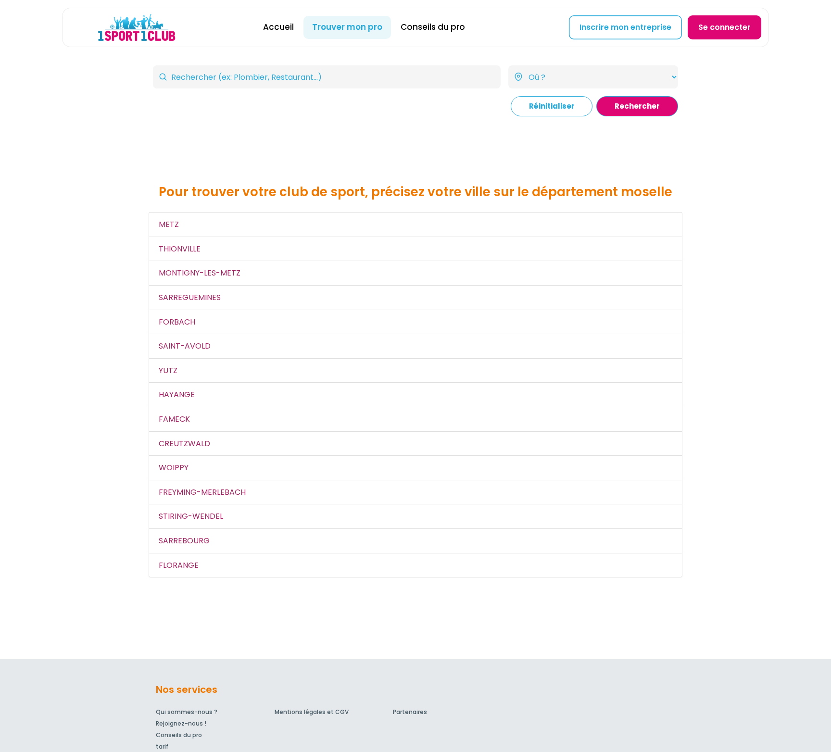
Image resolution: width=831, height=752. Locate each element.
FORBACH (177, 321)
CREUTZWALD (184, 443)
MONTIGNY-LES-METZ (199, 272)
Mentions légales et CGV (312, 712)
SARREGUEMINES (190, 297)
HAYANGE (177, 394)
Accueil (278, 27)
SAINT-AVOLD (185, 345)
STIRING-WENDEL (191, 516)
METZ (169, 224)
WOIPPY (174, 467)
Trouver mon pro (347, 27)
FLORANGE (179, 565)
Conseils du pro (433, 27)
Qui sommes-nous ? (186, 712)
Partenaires (410, 712)
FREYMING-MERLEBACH (202, 492)
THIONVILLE (180, 248)
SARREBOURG (184, 540)
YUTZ (168, 370)
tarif (162, 746)
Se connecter (724, 27)
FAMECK (174, 419)
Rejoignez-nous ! (181, 723)
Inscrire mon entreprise (625, 27)
